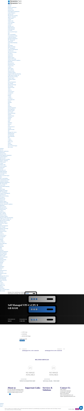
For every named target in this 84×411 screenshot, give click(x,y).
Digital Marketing (11, 27)
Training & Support (11, 72)
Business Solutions (46, 394)
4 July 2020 (22, 321)
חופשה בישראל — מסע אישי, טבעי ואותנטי (51, 380)
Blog (9, 103)
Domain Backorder (11, 113)
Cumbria (9, 96)
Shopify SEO (10, 54)
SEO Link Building (11, 34)
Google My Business (12, 37)
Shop (9, 105)
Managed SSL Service (12, 132)
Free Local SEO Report (12, 31)
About (9, 88)
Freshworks (10, 23)
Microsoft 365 (10, 14)
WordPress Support (11, 79)
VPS (9, 125)
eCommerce (10, 53)
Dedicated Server (11, 126)
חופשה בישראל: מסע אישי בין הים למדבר (27, 380)
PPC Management (11, 40)
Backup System (11, 63)
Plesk (9, 121)
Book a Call (10, 141)
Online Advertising (46, 393)
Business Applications (12, 7)
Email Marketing (11, 29)
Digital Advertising (11, 46)
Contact (9, 139)
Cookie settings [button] (71, 409)
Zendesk (9, 25)
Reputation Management (12, 38)
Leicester (9, 94)
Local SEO (10, 30)
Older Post (30, 350)
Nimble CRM (10, 21)
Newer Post (53, 350)
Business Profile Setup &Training (14, 73)
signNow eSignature (12, 16)
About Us (10, 90)
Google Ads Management (13, 49)
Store (9, 44)
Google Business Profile (12, 35)
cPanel (9, 120)
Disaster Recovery (11, 64)
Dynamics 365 (11, 26)
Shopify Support (11, 57)
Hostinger (10, 102)
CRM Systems (11, 18)
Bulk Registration (11, 109)
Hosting (9, 118)
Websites (9, 114)
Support (9, 143)
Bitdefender (10, 61)
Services (9, 6)
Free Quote (10, 144)
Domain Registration (12, 82)
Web (9, 80)
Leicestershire (10, 92)
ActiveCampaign (11, 22)
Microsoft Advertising (12, 52)
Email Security (11, 65)
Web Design (10, 45)
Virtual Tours (10, 41)
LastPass (9, 67)
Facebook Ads (10, 50)
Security (9, 128)
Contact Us (10, 140)
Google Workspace (11, 12)
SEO (9, 33)
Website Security (11, 71)
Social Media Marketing (12, 42)
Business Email (11, 10)
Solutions (9, 4)
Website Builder (11, 115)
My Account (10, 147)
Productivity (10, 8)
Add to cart (22, 340)
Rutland (9, 95)
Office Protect (10, 68)
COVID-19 (10, 98)
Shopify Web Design (12, 58)
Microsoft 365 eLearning (13, 15)
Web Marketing (11, 134)
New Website (10, 83)
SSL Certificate (11, 69)
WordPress (10, 117)
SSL (9, 130)
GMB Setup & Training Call (13, 75)
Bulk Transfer (10, 111)
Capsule (9, 19)
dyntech (9, 321)
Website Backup (11, 133)
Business (9, 124)
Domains (9, 106)
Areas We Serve (11, 91)
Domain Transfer (11, 110)
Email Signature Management (13, 11)
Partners (9, 101)
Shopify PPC (10, 56)
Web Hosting (10, 86)
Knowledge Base (11, 99)
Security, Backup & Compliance (14, 60)
